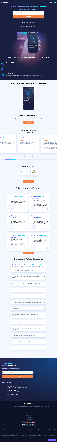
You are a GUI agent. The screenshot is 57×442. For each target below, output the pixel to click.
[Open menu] (54, 2)
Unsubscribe (28, 417)
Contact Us (28, 415)
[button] (17, 203)
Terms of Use (28, 412)
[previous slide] (24, 156)
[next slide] (32, 156)
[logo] (5, 3)
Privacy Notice (28, 410)
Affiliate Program (28, 419)
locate (28, 16)
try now (28, 181)
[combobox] (15, 13)
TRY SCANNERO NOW (28, 253)
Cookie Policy (28, 409)
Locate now (28, 122)
